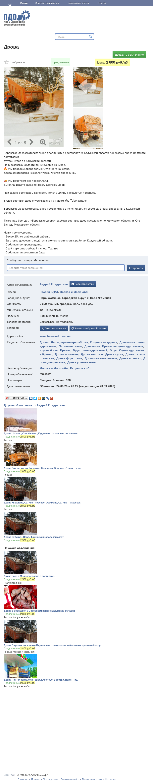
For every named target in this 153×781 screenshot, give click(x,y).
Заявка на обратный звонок (90, 328)
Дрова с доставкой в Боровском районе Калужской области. (39, 610)
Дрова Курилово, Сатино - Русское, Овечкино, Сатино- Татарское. (42, 502)
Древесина (92, 346)
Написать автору (84, 284)
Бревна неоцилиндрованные (122, 346)
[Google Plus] (52, 397)
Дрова (44, 342)
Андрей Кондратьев (54, 284)
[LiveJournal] (48, 397)
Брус (113, 350)
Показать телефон (55, 328)
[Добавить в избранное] (6, 63)
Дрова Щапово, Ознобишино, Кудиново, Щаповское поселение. (41, 433)
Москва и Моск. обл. (74, 292)
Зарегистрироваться (47, 3)
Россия (45, 292)
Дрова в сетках (130, 358)
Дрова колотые (92, 354)
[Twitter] (35, 397)
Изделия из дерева (103, 342)
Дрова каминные (66, 354)
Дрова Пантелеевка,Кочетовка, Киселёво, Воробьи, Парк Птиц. (41, 679)
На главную (111, 779)
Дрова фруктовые (69, 358)
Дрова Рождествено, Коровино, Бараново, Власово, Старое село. (42, 468)
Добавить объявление (129, 54)
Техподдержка (50, 779)
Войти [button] (23, 3)
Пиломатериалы (70, 346)
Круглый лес (49, 350)
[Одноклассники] (39, 397)
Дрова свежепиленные (101, 358)
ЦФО (54, 292)
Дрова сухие (114, 354)
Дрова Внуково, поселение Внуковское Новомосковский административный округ (52, 645)
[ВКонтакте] (31, 397)
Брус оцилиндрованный (90, 350)
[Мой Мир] (43, 397)
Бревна (65, 350)
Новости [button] (101, 3)
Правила (35, 779)
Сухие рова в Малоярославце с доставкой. (29, 576)
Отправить (136, 268)
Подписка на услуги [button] (78, 3)
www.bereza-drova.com (55, 336)
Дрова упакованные (81, 362)
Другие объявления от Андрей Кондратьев (34, 405)
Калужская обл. (81, 368)
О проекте (23, 779)
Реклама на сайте (70, 779)
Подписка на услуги (92, 779)
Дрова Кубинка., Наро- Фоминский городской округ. (34, 537)
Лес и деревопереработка (69, 342)
